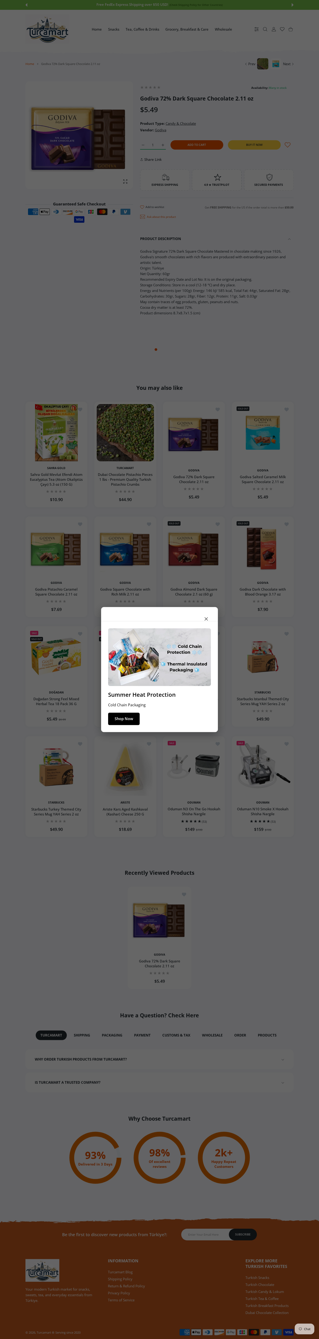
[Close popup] (206, 619)
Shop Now (124, 718)
